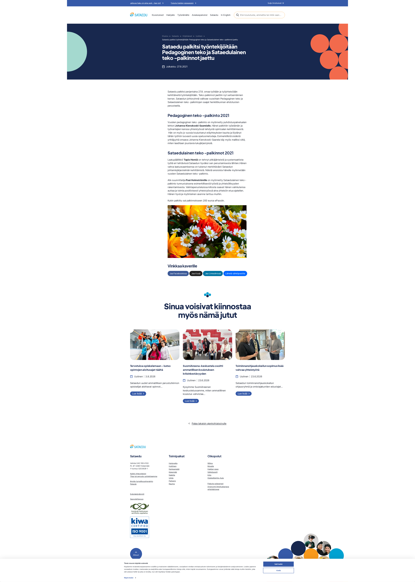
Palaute (133, 484)
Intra (209, 475)
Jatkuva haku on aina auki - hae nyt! (145, 3)
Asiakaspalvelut (199, 15)
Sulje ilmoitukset (275, 3)
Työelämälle (183, 15)
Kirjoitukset (187, 36)
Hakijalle (170, 15)
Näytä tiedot (128, 578)
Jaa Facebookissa (178, 273)
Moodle (211, 466)
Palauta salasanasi (215, 484)
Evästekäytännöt (137, 494)
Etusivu (165, 36)
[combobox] (259, 15)
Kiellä (278, 570)
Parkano (172, 481)
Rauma (172, 484)
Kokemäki (173, 472)
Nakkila (172, 475)
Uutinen (199, 36)
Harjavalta (173, 463)
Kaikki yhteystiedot (138, 474)
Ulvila (171, 478)
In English (226, 15)
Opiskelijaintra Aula (216, 478)
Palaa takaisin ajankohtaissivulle (209, 423)
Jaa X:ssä (195, 273)
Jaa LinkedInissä (213, 273)
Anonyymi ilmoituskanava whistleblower (218, 488)
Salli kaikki (279, 564)
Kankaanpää (174, 469)
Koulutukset (158, 15)
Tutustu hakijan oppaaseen (182, 3)
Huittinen (172, 466)
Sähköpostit (213, 472)
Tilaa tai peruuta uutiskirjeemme (143, 476)
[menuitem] (158, 15)
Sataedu (214, 15)
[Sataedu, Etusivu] (138, 15)
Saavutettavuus (136, 499)
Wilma (210, 463)
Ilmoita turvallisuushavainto (141, 481)
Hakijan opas (213, 469)
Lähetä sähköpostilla (235, 273)
